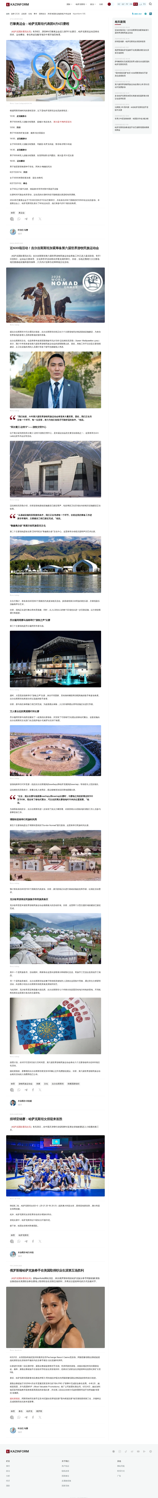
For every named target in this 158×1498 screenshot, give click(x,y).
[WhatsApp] (19, 219)
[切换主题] (110, 4)
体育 (13, 213)
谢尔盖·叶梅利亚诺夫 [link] (62, 121)
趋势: (8, 14)
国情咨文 (42, 14)
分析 (101, 4)
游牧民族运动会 (25, 1084)
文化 (46, 1084)
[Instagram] (12, 219)
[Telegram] (26, 219)
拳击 (21, 1411)
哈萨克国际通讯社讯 (21, 31)
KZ (119, 4)
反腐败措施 (66, 1481)
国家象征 (65, 1476)
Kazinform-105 (79, 14)
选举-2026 (15, 14)
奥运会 (22, 213)
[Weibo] (132, 1451)
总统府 (24, 14)
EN (131, 4)
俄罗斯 (39, 1411)
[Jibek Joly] (137, 14)
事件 (35, 14)
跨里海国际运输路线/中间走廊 (59, 14)
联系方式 (121, 1471)
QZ (123, 4)
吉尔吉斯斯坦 (58, 1084)
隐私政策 (65, 1471)
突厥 (38, 1084)
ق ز (140, 4)
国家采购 (65, 1485)
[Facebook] (33, 219)
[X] (40, 219)
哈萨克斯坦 (24, 1235)
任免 (30, 14)
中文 (135, 4)
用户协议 (65, 1466)
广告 (119, 1476)
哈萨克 (29, 1411)
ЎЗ (144, 4)
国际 (8, 1485)
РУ (127, 4)
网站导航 (121, 1466)
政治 (8, 1471)
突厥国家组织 (73, 1084)
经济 (8, 1481)
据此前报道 (15, 1398)
